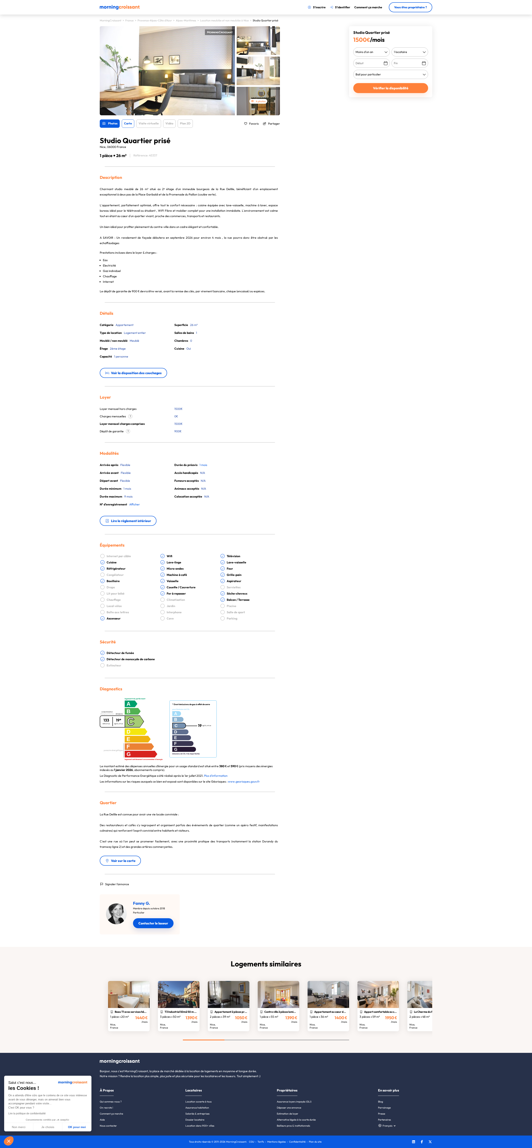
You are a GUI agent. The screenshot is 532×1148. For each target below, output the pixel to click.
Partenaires (384, 1119)
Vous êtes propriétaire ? (410, 7)
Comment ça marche (111, 1113)
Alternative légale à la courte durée (296, 1119)
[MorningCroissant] (120, 9)
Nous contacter (108, 1125)
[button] (9, 1141)
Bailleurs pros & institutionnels (293, 1125)
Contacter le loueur (153, 923)
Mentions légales (276, 1141)
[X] (430, 1142)
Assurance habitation (197, 1107)
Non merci (18, 1127)
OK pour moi (77, 1127)
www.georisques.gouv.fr (244, 781)
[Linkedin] (413, 1142)
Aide (102, 1119)
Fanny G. (141, 903)
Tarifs (260, 1141)
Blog (380, 1101)
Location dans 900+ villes (199, 1125)
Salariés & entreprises (197, 1113)
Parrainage (384, 1107)
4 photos (261, 101)
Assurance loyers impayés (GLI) (294, 1101)
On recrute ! (106, 1107)
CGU (251, 1141)
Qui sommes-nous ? (111, 1101)
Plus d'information (216, 776)
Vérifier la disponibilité (390, 88)
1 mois (203, 465)
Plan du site (315, 1141)
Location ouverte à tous (198, 1101)
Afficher (134, 504)
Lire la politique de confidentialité (27, 1113)
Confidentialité (297, 1141)
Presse (381, 1113)
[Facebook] (422, 1142)
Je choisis (47, 1127)
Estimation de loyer (287, 1113)
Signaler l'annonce (117, 884)
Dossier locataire (194, 1119)
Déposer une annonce (289, 1107)
